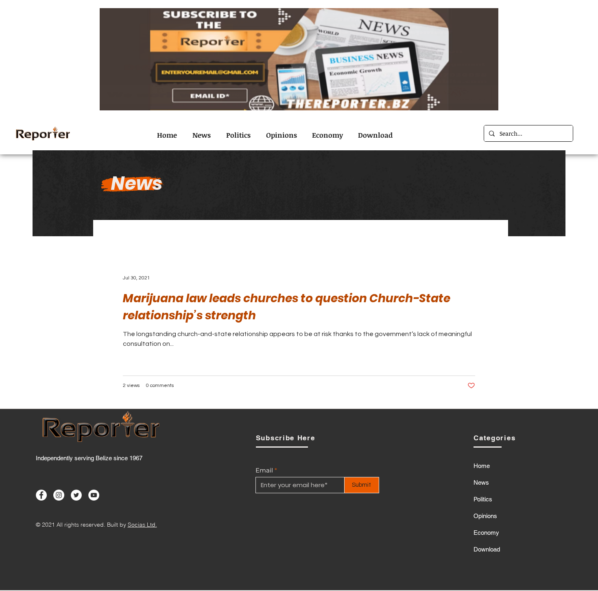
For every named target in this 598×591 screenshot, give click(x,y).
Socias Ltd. (142, 524)
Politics (483, 499)
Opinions (485, 515)
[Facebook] (41, 495)
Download (487, 549)
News (481, 482)
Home (482, 465)
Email (264, 470)
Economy (486, 532)
